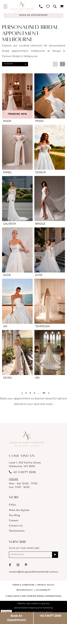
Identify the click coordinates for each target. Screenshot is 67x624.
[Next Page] (49, 393)
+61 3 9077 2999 (50, 616)
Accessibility (43, 590)
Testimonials (17, 530)
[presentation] (17, 95)
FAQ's (12, 504)
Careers (13, 520)
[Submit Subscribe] (55, 554)
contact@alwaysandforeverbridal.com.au (33, 571)
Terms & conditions (23, 585)
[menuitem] (5, 6)
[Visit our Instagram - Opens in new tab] (18, 565)
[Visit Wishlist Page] (48, 6)
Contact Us (16, 525)
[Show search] (55, 6)
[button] (5, 6)
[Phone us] (40, 6)
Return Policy (24, 590)
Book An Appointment (16, 618)
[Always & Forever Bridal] (22, 6)
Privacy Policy (45, 585)
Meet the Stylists (19, 510)
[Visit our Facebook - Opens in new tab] (10, 565)
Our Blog (14, 515)
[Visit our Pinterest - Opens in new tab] (26, 565)
